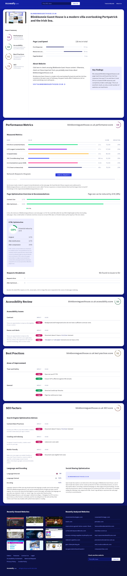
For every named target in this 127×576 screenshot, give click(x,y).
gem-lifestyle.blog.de (72, 544)
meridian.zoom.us (101, 531)
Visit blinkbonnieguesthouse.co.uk (48, 84)
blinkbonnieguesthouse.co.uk (44, 13)
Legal (32, 555)
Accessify (12, 3)
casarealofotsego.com (102, 517)
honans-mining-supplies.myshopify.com (79, 535)
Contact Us (25, 555)
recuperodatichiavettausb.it (75, 549)
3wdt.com (69, 522)
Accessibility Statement (14, 558)
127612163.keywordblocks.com (76, 531)
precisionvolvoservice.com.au (104, 540)
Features (16, 555)
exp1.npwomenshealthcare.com (105, 535)
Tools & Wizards (109, 3)
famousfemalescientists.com (104, 526)
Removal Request (30, 558)
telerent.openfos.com (73, 540)
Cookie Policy (22, 561)
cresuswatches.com (101, 549)
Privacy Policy (11, 561)
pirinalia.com (99, 522)
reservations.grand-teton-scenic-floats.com (79, 526)
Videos (9, 555)
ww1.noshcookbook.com (103, 544)
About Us (119, 3)
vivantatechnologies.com (74, 517)
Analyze (75, 3)
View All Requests (63, 175)
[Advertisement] (76, 32)
